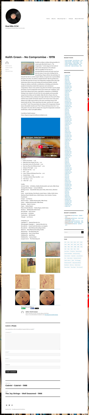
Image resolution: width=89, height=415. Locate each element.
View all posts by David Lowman (51, 314)
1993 (71, 249)
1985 (65, 246)
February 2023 (68, 132)
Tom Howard (79, 267)
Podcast (71, 18)
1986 (69, 246)
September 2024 (68, 106)
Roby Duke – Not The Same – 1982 (76, 222)
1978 (6, 71)
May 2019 (67, 193)
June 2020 (67, 176)
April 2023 (67, 129)
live (65, 258)
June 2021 (67, 159)
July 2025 (67, 93)
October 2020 (68, 170)
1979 (65, 244)
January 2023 (67, 133)
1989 (78, 246)
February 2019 (68, 198)
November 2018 (68, 202)
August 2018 (67, 206)
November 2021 (68, 153)
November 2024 (68, 103)
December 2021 (68, 151)
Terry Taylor (73, 267)
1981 (72, 244)
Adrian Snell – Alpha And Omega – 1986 (73, 65)
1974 (68, 242)
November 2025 (68, 87)
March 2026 (67, 82)
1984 (81, 244)
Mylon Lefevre (67, 260)
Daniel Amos (78, 251)
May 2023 (67, 128)
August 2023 (67, 124)
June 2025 (67, 94)
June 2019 (67, 192)
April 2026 (67, 80)
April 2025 (67, 97)
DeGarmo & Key (76, 253)
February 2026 (68, 83)
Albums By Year (61, 18)
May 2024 (67, 112)
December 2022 (68, 135)
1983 (78, 244)
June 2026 (67, 78)
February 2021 (68, 165)
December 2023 (68, 118)
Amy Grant (67, 251)
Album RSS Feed (79, 18)
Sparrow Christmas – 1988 (77, 221)
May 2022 (67, 144)
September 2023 (68, 123)
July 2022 (67, 142)
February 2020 (68, 181)
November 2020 (68, 169)
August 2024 (67, 108)
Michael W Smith (77, 258)
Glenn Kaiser (67, 255)
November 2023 (68, 120)
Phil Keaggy (77, 260)
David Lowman (8, 65)
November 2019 (68, 185)
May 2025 (67, 95)
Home (48, 18)
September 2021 (68, 155)
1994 (75, 249)
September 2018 (68, 204)
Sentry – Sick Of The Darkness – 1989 (73, 64)
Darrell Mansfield (68, 253)
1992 (68, 249)
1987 (72, 246)
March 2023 (67, 131)
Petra (73, 260)
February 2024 (68, 116)
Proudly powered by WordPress (18, 409)
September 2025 (68, 90)
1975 (72, 242)
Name (7, 352)
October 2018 (67, 203)
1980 (69, 244)
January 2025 (68, 101)
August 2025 (67, 91)
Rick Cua (72, 264)
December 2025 (68, 86)
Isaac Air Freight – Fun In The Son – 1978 (74, 60)
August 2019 (67, 189)
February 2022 (68, 148)
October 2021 (67, 154)
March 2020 (67, 180)
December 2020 (68, 168)
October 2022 (68, 138)
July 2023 (67, 125)
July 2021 (67, 158)
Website (7, 364)
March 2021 (67, 163)
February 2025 (68, 99)
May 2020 (67, 177)
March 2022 (67, 147)
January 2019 (67, 199)
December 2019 (68, 184)
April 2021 (67, 162)
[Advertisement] (44, 46)
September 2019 (68, 188)
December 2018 (68, 200)
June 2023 (67, 127)
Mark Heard (69, 258)
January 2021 (67, 166)
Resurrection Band (77, 262)
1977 (78, 242)
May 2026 (67, 79)
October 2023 (68, 121)
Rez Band (67, 264)
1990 (81, 246)
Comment (8, 332)
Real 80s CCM (12, 26)
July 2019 (67, 191)
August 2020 (67, 173)
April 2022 (67, 146)
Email (7, 358)
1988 (75, 246)
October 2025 (68, 88)
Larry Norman (79, 255)
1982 (75, 244)
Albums (53, 18)
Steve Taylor (67, 267)
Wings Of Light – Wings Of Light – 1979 (73, 61)
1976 (75, 242)
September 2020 (68, 172)
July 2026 (67, 76)
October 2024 (68, 105)
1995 (78, 249)
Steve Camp (77, 264)
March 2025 (67, 98)
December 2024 (68, 102)
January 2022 (68, 150)
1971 (65, 242)
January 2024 (68, 117)
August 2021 (67, 157)
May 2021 (67, 161)
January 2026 (68, 84)
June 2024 (67, 110)
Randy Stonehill (68, 262)
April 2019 (67, 195)
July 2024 (67, 109)
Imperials (73, 255)
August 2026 (67, 75)
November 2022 (68, 136)
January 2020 (68, 183)
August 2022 (67, 140)
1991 (65, 249)
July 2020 (67, 174)
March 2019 (67, 196)
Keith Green (10, 71)
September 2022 (68, 139)
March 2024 (67, 114)
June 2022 (67, 143)
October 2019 (68, 187)
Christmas (72, 251)
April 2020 (67, 178)
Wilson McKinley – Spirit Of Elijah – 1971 (73, 63)
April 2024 (67, 113)
